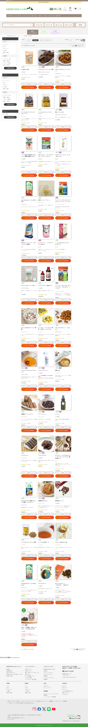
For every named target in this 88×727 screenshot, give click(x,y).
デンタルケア (65, 694)
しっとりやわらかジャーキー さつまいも (62, 243)
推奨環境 (45, 675)
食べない (64, 686)
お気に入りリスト (34, 15)
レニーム (57, 414)
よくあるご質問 (28, 677)
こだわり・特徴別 (6, 62)
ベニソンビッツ (42, 414)
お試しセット (46, 686)
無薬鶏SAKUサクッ (43, 500)
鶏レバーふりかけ (59, 112)
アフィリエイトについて (49, 677)
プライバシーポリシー (48, 672)
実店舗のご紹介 (9, 675)
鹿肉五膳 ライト (59, 500)
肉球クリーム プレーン (44, 200)
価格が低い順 (49, 40)
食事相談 (80, 24)
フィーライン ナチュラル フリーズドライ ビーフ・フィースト (63, 201)
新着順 (28, 40)
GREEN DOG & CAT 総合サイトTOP (14, 674)
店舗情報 (51, 701)
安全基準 (8, 669)
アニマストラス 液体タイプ (45, 285)
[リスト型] (81, 40)
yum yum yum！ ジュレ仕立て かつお (28, 584)
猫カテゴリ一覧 (59, 24)
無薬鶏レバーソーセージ (27, 414)
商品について (28, 674)
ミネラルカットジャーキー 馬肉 (46, 69)
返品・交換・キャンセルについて (32, 672)
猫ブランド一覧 (68, 24)
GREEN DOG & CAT (11, 35)
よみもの (45, 15)
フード (49, 15)
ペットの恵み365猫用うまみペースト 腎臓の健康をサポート (28, 155)
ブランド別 (5, 114)
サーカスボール (42, 583)
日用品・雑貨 (57, 15)
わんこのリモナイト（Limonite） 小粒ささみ (61, 584)
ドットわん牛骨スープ (43, 542)
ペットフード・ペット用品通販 (21, 35)
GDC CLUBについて (10, 672)
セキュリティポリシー (48, 674)
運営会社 (45, 670)
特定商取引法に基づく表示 (49, 669)
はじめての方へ (10, 15)
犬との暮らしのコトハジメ (41, 701)
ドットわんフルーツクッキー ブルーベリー (28, 113)
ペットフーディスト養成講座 (50, 696)
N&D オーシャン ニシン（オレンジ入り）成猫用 (28, 243)
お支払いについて (29, 670)
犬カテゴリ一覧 (39, 24)
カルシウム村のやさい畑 (61, 542)
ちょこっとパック (47, 687)
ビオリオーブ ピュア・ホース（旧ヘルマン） (62, 155)
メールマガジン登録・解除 (30, 679)
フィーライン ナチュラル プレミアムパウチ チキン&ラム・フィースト (63, 287)
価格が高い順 (42, 40)
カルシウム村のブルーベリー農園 (28, 328)
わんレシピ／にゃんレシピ (27, 701)
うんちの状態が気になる (67, 691)
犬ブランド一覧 (49, 24)
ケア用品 (5, 50)
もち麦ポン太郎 (25, 69)
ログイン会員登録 (70, 10)
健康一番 (57, 370)
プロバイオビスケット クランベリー (63, 70)
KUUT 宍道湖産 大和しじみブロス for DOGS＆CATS (28, 628)
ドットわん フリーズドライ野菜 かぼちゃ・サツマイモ (45, 328)
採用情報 (45, 679)
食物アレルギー (65, 692)
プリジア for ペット (43, 370)
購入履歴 (64, 10)
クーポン (24, 15)
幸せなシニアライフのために (14, 701)
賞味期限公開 (9, 670)
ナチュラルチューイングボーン (28, 285)
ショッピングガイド (17, 15)
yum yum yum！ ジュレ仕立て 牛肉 (29, 201)
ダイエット (64, 689)
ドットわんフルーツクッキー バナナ (45, 113)
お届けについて (28, 669)
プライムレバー (25, 455)
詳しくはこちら (11, 719)
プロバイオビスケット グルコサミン (62, 328)
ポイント (28, 15)
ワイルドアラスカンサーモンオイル (28, 371)
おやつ (53, 15)
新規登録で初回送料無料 (43, 2)
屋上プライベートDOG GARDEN (16, 703)
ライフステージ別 (6, 58)
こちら (74, 677)
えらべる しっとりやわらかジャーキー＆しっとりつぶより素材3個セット (62, 457)
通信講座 (65, 701)
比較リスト (41, 15)
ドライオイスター (42, 455)
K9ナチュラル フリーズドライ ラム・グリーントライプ (46, 155)
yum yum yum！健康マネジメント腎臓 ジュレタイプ (28, 501)
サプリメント (6, 48)
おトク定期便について (29, 675)
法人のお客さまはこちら (29, 703)
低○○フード (64, 687)
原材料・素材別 (6, 60)
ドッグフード (6, 44)
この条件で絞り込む (10, 68)
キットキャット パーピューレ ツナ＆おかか (46, 243)
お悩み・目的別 (6, 64)
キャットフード (6, 80)
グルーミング (58, 701)
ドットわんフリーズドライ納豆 (28, 542)
